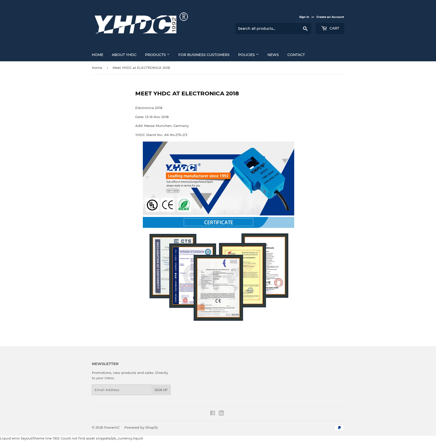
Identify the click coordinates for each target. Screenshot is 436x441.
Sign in (304, 17)
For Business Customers (204, 54)
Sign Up (161, 390)
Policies (247, 54)
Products (156, 54)
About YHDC (124, 54)
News (273, 54)
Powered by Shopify (141, 427)
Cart (334, 28)
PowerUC (112, 427)
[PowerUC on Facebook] (212, 414)
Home (97, 54)
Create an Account (330, 17)
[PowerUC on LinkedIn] (221, 414)
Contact (296, 54)
